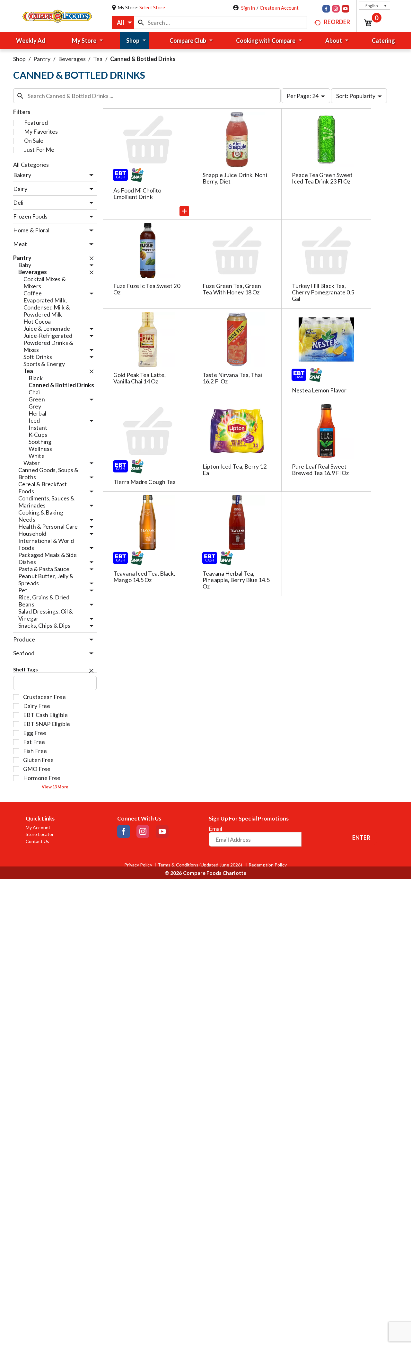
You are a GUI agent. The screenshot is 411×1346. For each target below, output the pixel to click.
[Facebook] (326, 9)
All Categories (31, 164)
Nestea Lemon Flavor (319, 390)
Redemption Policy (268, 864)
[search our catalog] (141, 22)
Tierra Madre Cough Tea (144, 481)
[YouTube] (345, 9)
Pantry (42, 58)
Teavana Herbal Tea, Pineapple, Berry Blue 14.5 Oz (236, 580)
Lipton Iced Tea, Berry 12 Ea (235, 469)
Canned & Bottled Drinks (143, 58)
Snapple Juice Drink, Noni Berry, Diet (235, 178)
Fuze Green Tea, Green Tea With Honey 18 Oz (232, 289)
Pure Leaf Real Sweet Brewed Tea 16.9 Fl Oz (320, 469)
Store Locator (40, 834)
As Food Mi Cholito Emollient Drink (137, 193)
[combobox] (123, 22)
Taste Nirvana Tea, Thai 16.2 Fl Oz (232, 378)
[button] (374, 6)
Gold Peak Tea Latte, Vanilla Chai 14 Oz (139, 378)
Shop (19, 58)
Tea (97, 58)
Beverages (72, 58)
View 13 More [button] (55, 787)
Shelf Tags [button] (25, 669)
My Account (38, 827)
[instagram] (336, 9)
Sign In (248, 8)
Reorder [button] (337, 21)
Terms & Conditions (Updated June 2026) (200, 864)
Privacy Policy (138, 864)
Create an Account (279, 8)
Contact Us (37, 841)
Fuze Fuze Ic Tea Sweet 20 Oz (146, 289)
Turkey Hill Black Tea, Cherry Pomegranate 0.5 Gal (323, 292)
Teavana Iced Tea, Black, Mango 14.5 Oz (144, 576)
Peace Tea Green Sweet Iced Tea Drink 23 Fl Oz (322, 178)
